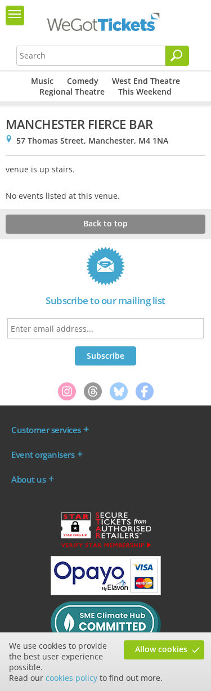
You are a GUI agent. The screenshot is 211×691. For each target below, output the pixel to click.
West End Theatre (146, 80)
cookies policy (71, 677)
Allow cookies (161, 649)
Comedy (82, 80)
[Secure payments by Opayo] (106, 592)
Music (42, 80)
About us (28, 479)
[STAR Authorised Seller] (106, 547)
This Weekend (145, 91)
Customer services (46, 429)
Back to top (105, 223)
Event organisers (42, 454)
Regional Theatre (72, 91)
